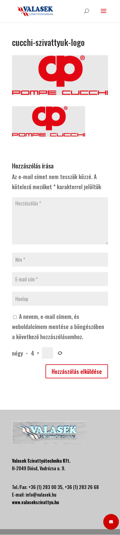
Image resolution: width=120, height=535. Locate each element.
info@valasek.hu (41, 494)
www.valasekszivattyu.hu (35, 502)
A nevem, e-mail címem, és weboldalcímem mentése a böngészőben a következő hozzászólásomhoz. (58, 326)
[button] (111, 522)
